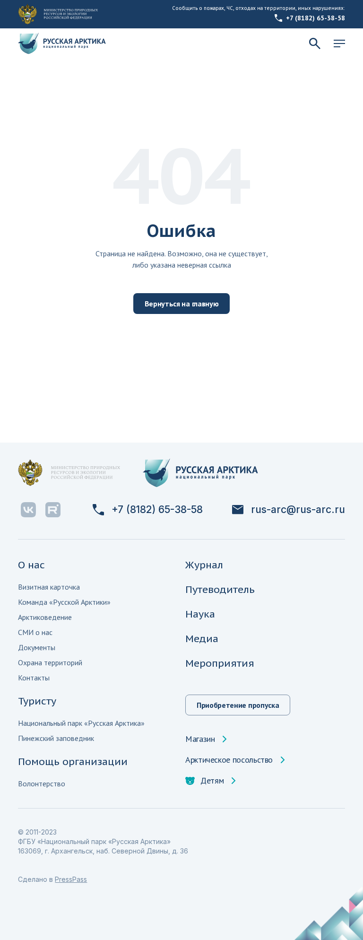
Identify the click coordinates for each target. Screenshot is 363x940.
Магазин (200, 739)
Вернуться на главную (182, 303)
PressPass (71, 879)
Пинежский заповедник (56, 738)
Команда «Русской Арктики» (64, 602)
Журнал (204, 564)
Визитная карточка (49, 587)
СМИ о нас (35, 632)
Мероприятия (219, 663)
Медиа (201, 638)
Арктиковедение (45, 617)
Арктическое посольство (229, 760)
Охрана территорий (50, 662)
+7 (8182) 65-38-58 (315, 18)
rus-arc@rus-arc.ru (298, 509)
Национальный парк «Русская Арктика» (81, 723)
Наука (200, 614)
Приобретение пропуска (238, 705)
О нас (31, 564)
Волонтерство (41, 783)
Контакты (34, 677)
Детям (212, 780)
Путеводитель (220, 589)
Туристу (37, 701)
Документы (36, 647)
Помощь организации (73, 761)
